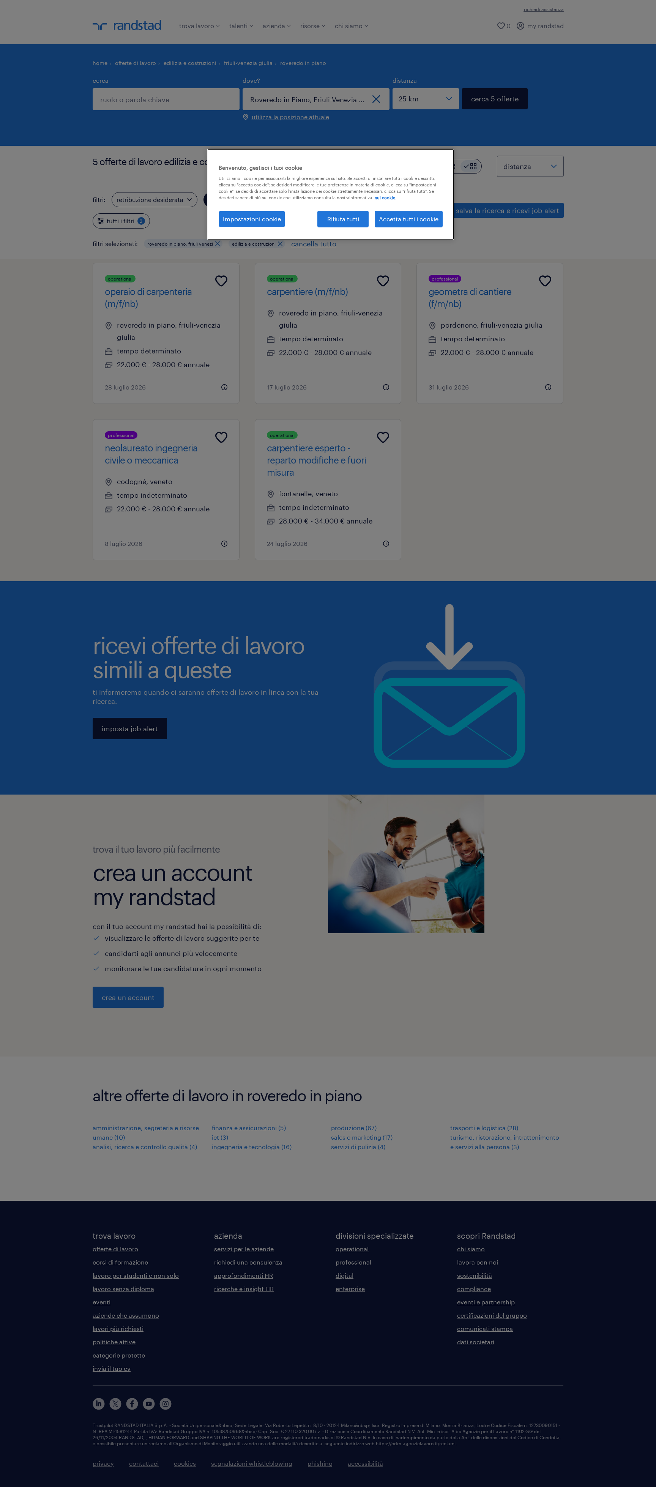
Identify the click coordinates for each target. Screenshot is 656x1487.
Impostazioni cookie (252, 218)
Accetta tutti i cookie (408, 218)
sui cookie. (385, 197)
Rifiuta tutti (343, 218)
